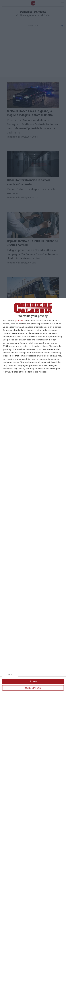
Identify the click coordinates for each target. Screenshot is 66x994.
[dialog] (33, 646)
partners (19, 320)
